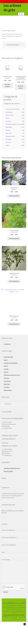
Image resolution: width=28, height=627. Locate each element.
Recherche (14, 624)
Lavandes (8, 121)
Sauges (7, 145)
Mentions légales (8, 471)
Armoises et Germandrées (13, 109)
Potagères (8, 139)
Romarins (8, 142)
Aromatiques (9, 112)
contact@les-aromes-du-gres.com (14, 615)
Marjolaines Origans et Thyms (14, 124)
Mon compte (4, 624)
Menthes (8, 130)
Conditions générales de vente (12, 468)
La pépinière (7, 344)
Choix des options (7, 85)
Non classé (9, 133)
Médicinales (9, 127)
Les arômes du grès (12, 7)
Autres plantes (10, 115)
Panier (22, 623)
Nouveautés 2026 (10, 136)
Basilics (8, 118)
